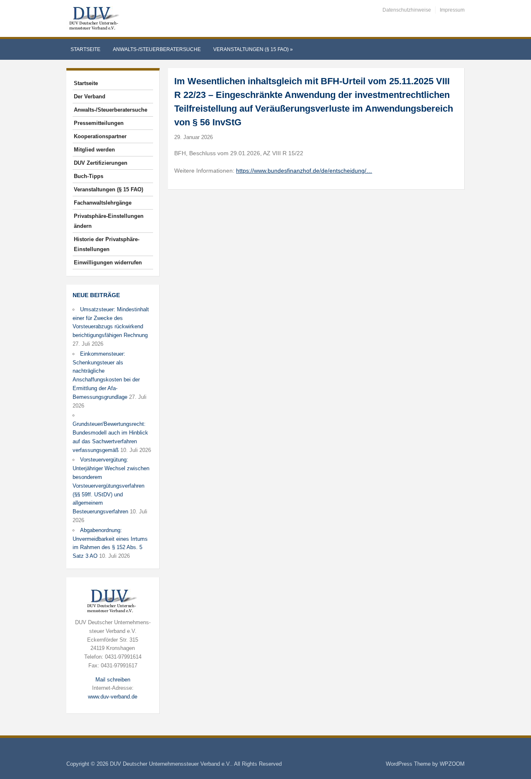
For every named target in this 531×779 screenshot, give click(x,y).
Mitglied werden (94, 150)
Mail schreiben (112, 679)
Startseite (85, 49)
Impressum (452, 10)
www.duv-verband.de (112, 697)
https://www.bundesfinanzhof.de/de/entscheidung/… (304, 170)
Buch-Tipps (88, 176)
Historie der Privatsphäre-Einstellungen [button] (106, 244)
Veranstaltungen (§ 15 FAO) (253, 49)
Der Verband (89, 96)
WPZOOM (452, 764)
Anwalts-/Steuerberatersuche (157, 49)
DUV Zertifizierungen (100, 163)
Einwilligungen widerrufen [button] (108, 262)
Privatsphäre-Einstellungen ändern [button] (109, 221)
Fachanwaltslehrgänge (103, 203)
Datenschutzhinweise (406, 10)
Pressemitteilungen (99, 123)
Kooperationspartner (100, 136)
